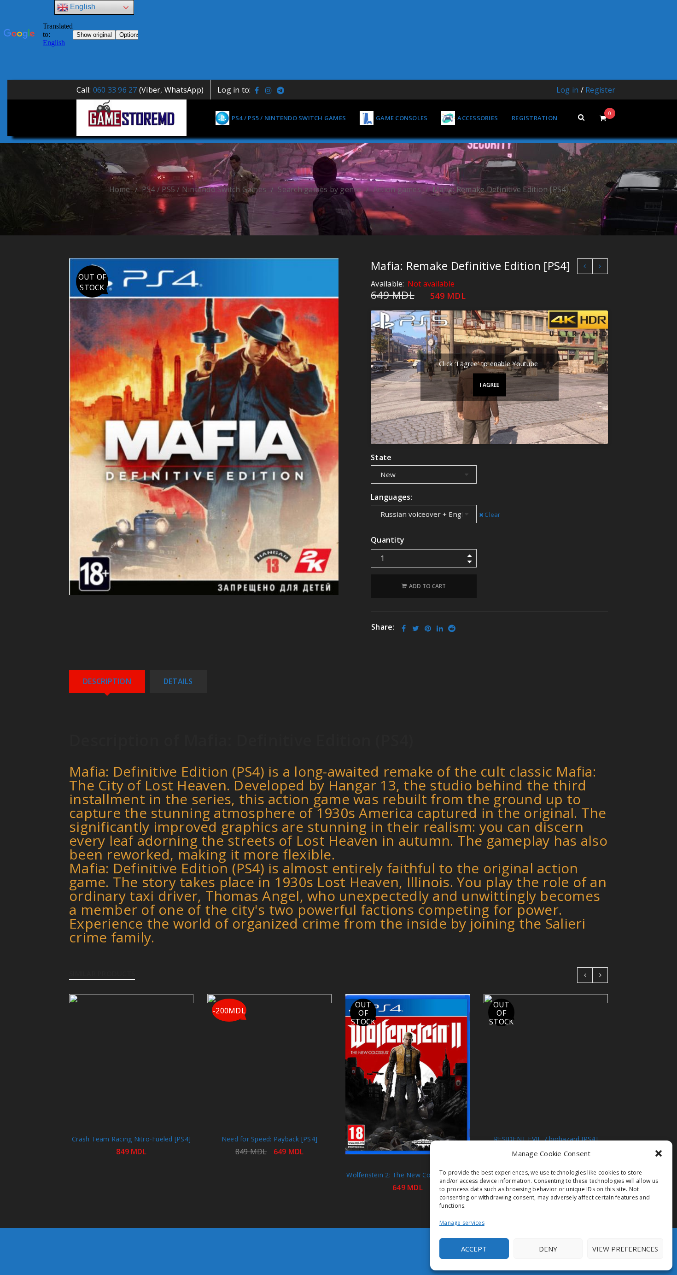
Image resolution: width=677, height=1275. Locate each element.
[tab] (107, 681)
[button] (658, 1153)
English (82, 7)
